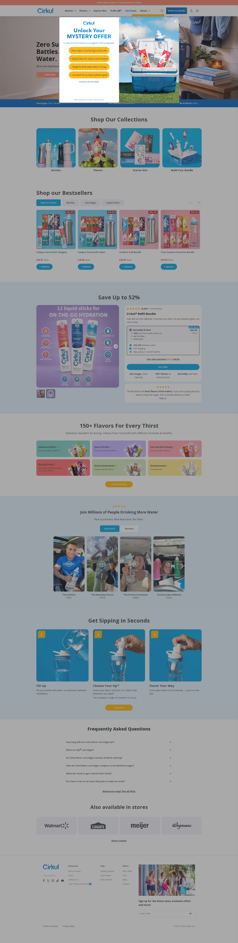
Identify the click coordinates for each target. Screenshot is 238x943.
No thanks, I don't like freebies (89, 81)
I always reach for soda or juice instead (89, 58)
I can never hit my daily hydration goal (89, 75)
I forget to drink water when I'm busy (89, 67)
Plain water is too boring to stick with (89, 50)
